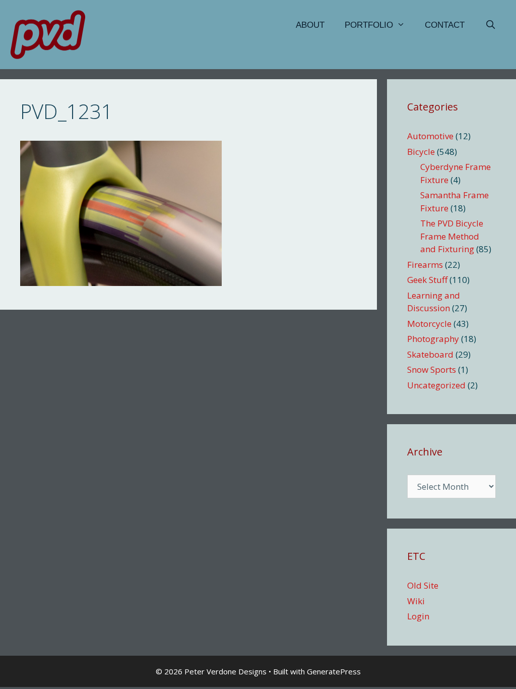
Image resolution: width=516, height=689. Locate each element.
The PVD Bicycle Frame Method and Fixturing (451, 236)
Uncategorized (436, 385)
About (310, 25)
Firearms (425, 264)
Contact (445, 25)
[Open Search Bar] (490, 25)
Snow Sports (431, 369)
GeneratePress (334, 671)
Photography (433, 338)
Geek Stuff (427, 279)
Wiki (416, 601)
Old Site (422, 585)
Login (418, 616)
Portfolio (369, 25)
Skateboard (430, 354)
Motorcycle (429, 323)
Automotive (430, 136)
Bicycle (421, 151)
